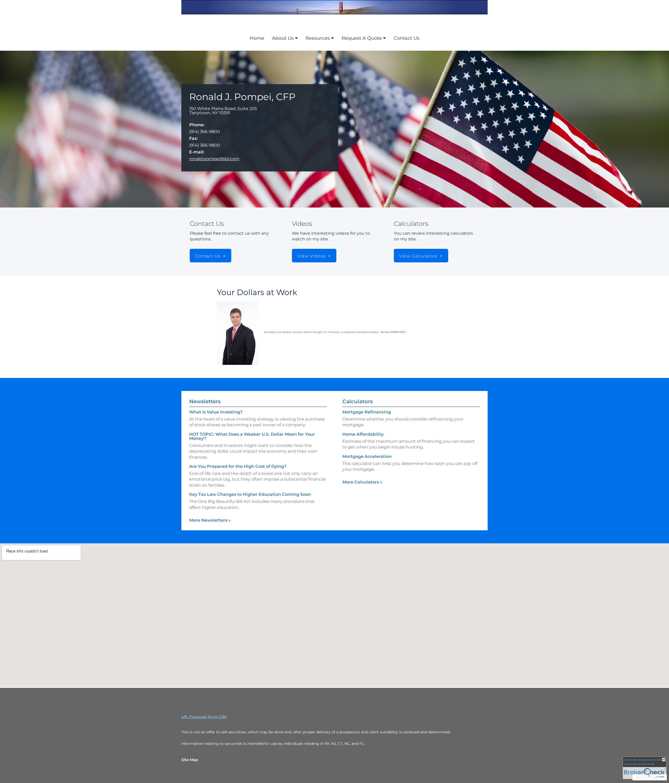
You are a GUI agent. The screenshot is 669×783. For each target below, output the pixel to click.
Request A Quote (362, 38)
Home (257, 38)
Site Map (189, 759)
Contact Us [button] (208, 256)
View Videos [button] (311, 256)
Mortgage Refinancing (366, 412)
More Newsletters (210, 520)
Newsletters (205, 401)
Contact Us (406, 38)
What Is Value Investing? (216, 412)
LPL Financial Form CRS (204, 717)
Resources (317, 38)
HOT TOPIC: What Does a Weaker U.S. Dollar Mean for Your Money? (252, 436)
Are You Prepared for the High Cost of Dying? (237, 466)
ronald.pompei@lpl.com (214, 158)
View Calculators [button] (418, 256)
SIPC (403, 332)
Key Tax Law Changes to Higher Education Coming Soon (250, 494)
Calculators (357, 401)
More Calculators (362, 482)
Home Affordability (363, 434)
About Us (283, 38)
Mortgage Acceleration (367, 456)
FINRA (395, 332)
